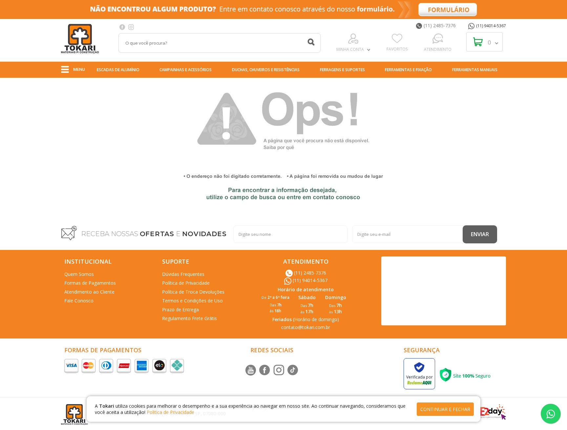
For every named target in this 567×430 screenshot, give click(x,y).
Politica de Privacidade (170, 412)
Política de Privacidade (186, 283)
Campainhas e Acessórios (185, 69)
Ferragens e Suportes (342, 69)
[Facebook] (122, 27)
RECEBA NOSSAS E (154, 234)
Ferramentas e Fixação (408, 69)
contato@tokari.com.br (305, 327)
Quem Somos (79, 274)
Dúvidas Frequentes (183, 274)
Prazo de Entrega (180, 309)
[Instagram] (131, 27)
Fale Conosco (79, 300)
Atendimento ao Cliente (89, 292)
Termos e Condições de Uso (192, 300)
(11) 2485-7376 (440, 25)
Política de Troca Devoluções (193, 292)
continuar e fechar (445, 409)
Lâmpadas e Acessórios (415, 84)
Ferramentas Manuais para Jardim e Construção (205, 84)
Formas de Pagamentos (90, 283)
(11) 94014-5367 (491, 26)
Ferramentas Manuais (474, 69)
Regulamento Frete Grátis (189, 318)
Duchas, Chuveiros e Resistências (266, 69)
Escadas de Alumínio (118, 69)
